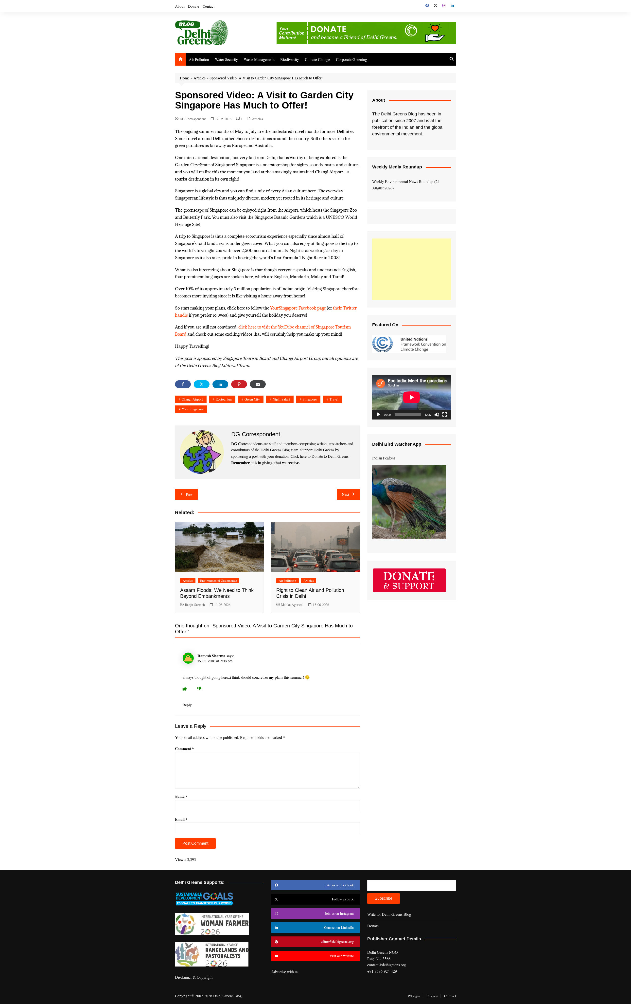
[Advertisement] (411, 269)
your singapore (193, 409)
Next (345, 494)
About (180, 6)
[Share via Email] (258, 384)
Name (181, 797)
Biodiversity (289, 59)
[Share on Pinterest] (239, 384)
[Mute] (436, 414)
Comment (184, 748)
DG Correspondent (193, 118)
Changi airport (192, 399)
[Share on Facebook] (183, 384)
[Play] (378, 414)
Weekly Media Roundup (397, 166)
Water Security (226, 59)
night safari (281, 399)
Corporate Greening (351, 59)
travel (334, 399)
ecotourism (224, 399)
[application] (411, 397)
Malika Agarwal (292, 604)
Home (185, 77)
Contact (208, 6)
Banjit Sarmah (195, 604)
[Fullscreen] (444, 414)
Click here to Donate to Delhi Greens (320, 456)
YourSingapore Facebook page (298, 308)
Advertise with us (284, 971)
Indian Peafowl (383, 457)
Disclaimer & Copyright (193, 977)
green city (252, 399)
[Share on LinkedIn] (220, 384)
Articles (199, 77)
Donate (193, 6)
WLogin (414, 996)
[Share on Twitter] (202, 384)
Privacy (432, 996)
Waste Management (259, 59)
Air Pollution (199, 59)
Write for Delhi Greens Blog (389, 914)
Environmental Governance (218, 580)
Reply (187, 704)
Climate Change (317, 59)
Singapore (310, 399)
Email (181, 819)
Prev (189, 494)
